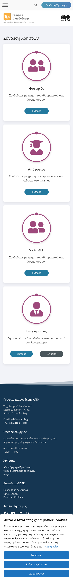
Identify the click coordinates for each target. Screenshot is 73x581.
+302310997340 (18, 423)
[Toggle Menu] (5, 5)
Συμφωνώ (36, 555)
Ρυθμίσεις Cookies (36, 564)
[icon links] (35, 5)
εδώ (43, 442)
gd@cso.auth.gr (20, 419)
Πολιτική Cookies (13, 497)
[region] (36, 547)
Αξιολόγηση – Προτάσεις (17, 467)
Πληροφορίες (50, 546)
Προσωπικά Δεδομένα (15, 490)
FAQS (6, 474)
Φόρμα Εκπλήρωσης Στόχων (19, 470)
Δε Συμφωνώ (36, 573)
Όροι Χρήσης (10, 493)
